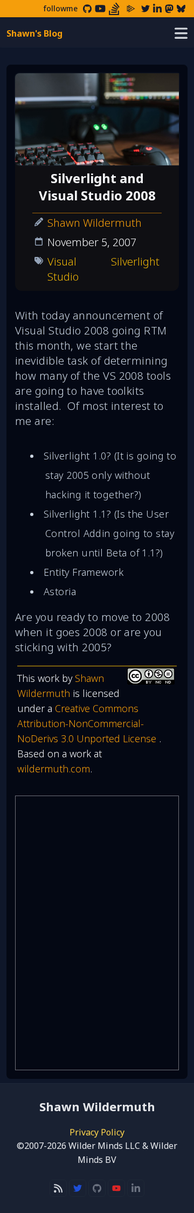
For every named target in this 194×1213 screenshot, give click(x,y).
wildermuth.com (53, 768)
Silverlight (135, 261)
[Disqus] (97, 933)
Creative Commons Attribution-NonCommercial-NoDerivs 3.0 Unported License (88, 723)
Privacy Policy (97, 1132)
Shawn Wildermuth (94, 222)
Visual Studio (63, 269)
